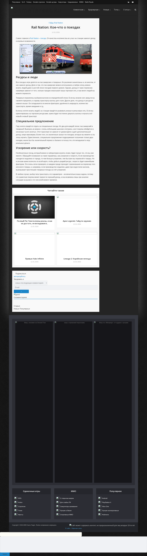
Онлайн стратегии (39, 2)
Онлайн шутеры (51, 2)
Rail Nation (34, 38)
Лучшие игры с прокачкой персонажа (73, 333)
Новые (106, 9)
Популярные (16, 2)
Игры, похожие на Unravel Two (34, 331)
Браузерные (93, 9)
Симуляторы (62, 2)
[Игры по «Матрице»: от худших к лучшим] (113, 402)
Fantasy (29, 2)
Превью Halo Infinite (34, 258)
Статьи (126, 9)
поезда (43, 38)
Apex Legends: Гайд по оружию (77, 221)
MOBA (81, 2)
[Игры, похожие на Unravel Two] (34, 402)
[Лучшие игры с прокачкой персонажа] (73, 402)
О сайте (67, 528)
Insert (5, 554)
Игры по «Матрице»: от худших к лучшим (112, 333)
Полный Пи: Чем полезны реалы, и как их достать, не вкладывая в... (34, 222)
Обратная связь (76, 528)
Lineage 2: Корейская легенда (77, 258)
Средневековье (73, 2)
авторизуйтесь (19, 276)
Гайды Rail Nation (56, 23)
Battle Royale (89, 2)
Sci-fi (23, 2)
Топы (116, 9)
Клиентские (78, 9)
